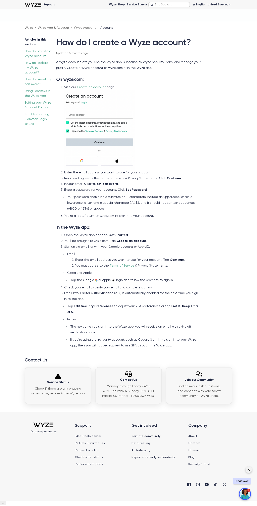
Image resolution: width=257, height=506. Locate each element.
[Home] (33, 4)
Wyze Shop (117, 4)
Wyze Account (85, 28)
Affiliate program (144, 450)
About (192, 436)
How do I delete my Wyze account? (36, 67)
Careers (194, 450)
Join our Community (199, 380)
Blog (191, 457)
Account (106, 28)
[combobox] (169, 4)
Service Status (137, 4)
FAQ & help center (88, 436)
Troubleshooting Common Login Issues (37, 119)
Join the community (146, 436)
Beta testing (141, 443)
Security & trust (199, 464)
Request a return (87, 450)
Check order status (89, 457)
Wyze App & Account (53, 28)
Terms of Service (122, 265)
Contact (194, 443)
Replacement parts (89, 464)
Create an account (91, 87)
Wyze (29, 28)
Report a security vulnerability (153, 457)
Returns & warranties (90, 443)
